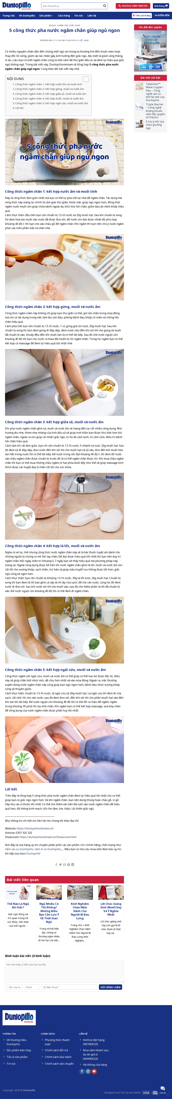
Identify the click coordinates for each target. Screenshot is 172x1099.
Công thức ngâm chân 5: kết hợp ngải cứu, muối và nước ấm (51, 103)
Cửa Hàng (64, 15)
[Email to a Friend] (64, 864)
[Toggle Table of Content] (84, 79)
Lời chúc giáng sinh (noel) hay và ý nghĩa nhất (110, 909)
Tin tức (78, 15)
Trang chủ (9, 15)
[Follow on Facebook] (82, 1071)
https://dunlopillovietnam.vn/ (35, 828)
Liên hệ (92, 15)
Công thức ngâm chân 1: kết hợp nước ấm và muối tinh (48, 84)
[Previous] (9, 913)
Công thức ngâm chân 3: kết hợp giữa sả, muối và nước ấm (50, 93)
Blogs (52, 25)
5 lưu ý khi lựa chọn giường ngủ (155, 125)
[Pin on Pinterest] (68, 864)
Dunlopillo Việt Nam (77, 40)
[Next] (120, 913)
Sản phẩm (45, 15)
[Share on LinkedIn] (72, 864)
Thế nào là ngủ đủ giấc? (18, 905)
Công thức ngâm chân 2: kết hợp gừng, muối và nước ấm (49, 89)
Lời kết (19, 108)
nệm (82, 845)
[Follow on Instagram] (88, 1071)
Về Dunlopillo (27, 15)
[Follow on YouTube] (94, 1071)
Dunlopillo (33, 853)
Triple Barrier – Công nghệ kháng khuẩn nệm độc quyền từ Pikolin (155, 111)
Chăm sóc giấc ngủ (68, 25)
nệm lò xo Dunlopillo (48, 849)
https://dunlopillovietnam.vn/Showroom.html (48, 837)
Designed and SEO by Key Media (122, 1092)
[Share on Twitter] (60, 864)
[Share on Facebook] (56, 864)
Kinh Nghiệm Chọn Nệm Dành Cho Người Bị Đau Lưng (80, 911)
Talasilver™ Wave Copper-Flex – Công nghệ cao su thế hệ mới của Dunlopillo (155, 92)
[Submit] (105, 6)
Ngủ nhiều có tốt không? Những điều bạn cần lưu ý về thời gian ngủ (49, 913)
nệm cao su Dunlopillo (19, 849)
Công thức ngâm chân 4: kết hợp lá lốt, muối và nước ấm (49, 98)
